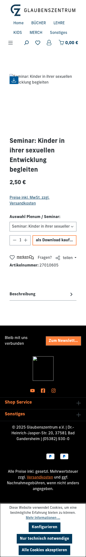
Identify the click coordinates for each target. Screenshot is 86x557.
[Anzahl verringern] (15, 240)
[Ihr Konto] (49, 43)
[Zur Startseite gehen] (43, 10)
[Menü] (10, 43)
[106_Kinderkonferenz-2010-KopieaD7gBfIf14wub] (43, 101)
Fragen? (45, 258)
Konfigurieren (44, 527)
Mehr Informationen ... (43, 518)
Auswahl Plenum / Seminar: (35, 217)
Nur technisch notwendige (44, 539)
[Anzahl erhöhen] (26, 240)
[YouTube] (33, 391)
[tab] (42, 294)
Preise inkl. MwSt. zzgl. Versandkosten (29, 201)
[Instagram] (53, 391)
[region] (43, 101)
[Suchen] (26, 43)
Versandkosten (40, 477)
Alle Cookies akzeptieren (44, 550)
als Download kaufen (55, 240)
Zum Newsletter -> (65, 341)
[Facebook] (43, 391)
